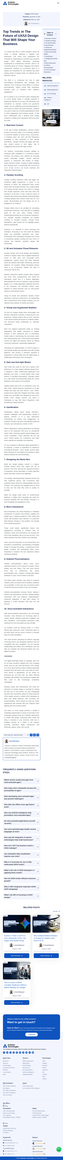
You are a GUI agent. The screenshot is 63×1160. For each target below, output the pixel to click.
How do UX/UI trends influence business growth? (20, 880)
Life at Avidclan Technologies (31, 1088)
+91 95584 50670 (10, 1145)
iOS (43, 1072)
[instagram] (14, 1052)
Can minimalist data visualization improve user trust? (17, 855)
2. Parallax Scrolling (50, 40)
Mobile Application (52, 89)
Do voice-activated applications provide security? (19, 822)
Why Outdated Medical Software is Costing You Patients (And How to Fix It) (45, 938)
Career (25, 1083)
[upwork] (30, 1052)
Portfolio (5, 1070)
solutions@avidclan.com (11, 1142)
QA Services (26, 1067)
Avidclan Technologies (27, 1158)
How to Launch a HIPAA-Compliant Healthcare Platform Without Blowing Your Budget (15, 985)
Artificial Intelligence (28, 1072)
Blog (4, 1074)
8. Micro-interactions (50, 63)
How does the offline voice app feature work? (19, 806)
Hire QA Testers (7, 1095)
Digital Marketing (27, 1074)
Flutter (44, 1067)
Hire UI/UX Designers (9, 1092)
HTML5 (44, 1079)
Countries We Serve (9, 1067)
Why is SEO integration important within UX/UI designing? (20, 888)
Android (44, 1074)
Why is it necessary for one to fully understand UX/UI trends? (18, 863)
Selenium (45, 1070)
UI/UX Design (27, 1065)
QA (48, 104)
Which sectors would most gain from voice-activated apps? (18, 781)
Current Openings (28, 1086)
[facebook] (4, 1052)
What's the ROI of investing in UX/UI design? (18, 896)
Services (5, 1063)
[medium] (26, 1052)
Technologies (7, 1065)
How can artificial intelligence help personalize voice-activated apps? (17, 814)
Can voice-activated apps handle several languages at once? (20, 830)
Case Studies (7, 1072)
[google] (33, 1052)
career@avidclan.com (11, 1151)
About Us (5, 1061)
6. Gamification (48, 56)
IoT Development (28, 1070)
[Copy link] (28, 735)
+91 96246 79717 (10, 1153)
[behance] (20, 1052)
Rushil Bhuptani (35, 23)
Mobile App (26, 1063)
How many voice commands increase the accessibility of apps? (20, 789)
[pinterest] (17, 1052)
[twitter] (10, 1052)
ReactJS (44, 1065)
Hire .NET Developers (9, 1090)
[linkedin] (7, 1052)
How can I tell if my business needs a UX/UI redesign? (18, 847)
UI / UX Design (51, 93)
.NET (43, 1061)
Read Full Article (15, 955)
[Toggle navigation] (58, 3)
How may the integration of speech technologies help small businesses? (18, 838)
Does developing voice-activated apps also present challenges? (19, 797)
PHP (43, 1076)
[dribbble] (23, 1052)
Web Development (52, 85)
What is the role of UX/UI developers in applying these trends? (19, 871)
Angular (44, 1063)
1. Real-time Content (50, 38)
